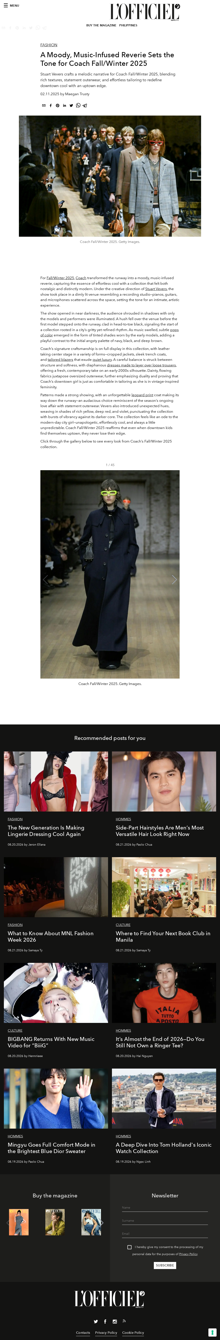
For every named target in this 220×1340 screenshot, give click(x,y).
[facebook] (50, 106)
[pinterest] (57, 106)
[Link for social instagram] (115, 1322)
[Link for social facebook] (105, 1322)
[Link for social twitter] (96, 1322)
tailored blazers (60, 359)
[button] (174, 579)
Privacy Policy (188, 1254)
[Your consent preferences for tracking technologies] (212, 1332)
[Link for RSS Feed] (124, 1322)
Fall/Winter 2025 (60, 278)
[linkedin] (64, 106)
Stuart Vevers (156, 289)
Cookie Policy (133, 1333)
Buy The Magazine (101, 25)
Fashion (48, 45)
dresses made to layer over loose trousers (141, 365)
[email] (43, 106)
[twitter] (71, 106)
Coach (81, 278)
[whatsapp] (78, 106)
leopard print (142, 395)
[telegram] (85, 106)
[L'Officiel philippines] (145, 12)
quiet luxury (102, 359)
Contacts (83, 1333)
